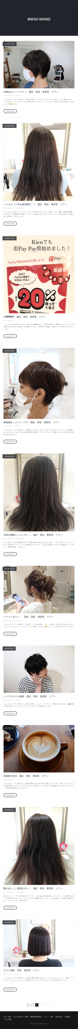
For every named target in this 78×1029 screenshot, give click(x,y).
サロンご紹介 (7, 1016)
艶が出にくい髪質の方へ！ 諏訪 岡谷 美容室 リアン (33, 888)
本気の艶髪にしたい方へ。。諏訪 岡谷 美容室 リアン (33, 534)
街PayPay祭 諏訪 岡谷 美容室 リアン (25, 316)
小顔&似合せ (59, 1016)
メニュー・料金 (48, 1016)
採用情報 (67, 1016)
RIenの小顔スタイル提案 (20, 1016)
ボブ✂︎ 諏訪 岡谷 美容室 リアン (22, 970)
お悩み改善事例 (20, 208)
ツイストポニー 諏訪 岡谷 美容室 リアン (29, 616)
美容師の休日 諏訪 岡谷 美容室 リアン (26, 775)
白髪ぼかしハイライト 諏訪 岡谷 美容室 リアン (31, 91)
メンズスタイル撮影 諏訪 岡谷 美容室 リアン (30, 696)
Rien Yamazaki (9, 95)
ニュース (18, 320)
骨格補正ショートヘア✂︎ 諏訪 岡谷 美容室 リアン (32, 422)
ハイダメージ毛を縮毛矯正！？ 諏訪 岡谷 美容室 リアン (35, 204)
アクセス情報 (7, 1019)
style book (18, 95)
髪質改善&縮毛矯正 (36, 1016)
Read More (10, 111)
